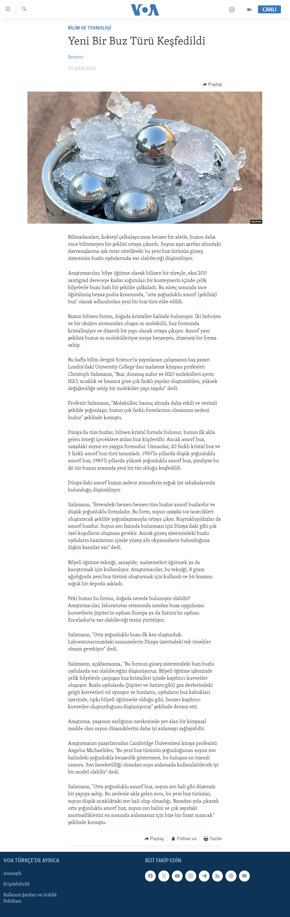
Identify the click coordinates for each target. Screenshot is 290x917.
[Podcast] (230, 876)
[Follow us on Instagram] (190, 876)
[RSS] (217, 876)
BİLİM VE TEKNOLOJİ (89, 28)
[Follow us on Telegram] (204, 876)
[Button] (212, 84)
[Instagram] (232, 9)
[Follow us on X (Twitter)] (163, 876)
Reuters (75, 57)
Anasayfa (12, 873)
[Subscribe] (244, 876)
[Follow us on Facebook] (150, 876)
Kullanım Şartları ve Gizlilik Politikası (30, 898)
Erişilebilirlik (16, 884)
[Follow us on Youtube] (177, 876)
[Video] (249, 9)
